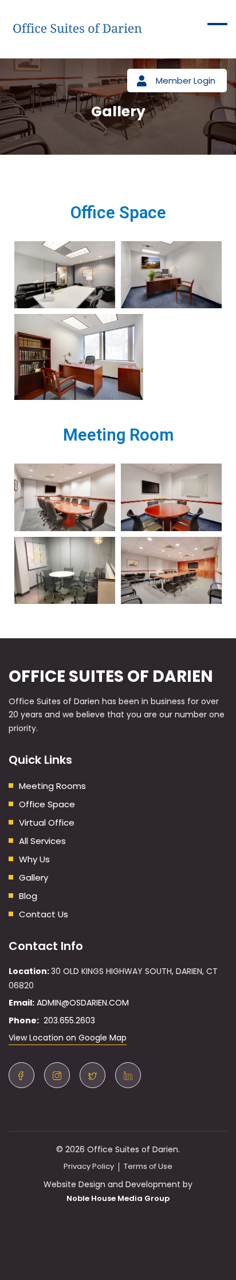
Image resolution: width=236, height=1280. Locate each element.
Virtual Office (46, 822)
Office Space (47, 804)
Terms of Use (148, 1166)
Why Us (34, 859)
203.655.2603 (67, 1020)
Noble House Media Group (118, 1198)
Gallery (33, 877)
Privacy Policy (89, 1166)
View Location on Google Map (68, 1037)
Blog (28, 896)
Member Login (185, 80)
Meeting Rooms (52, 786)
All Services (42, 841)
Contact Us (43, 914)
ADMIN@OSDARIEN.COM (83, 1002)
